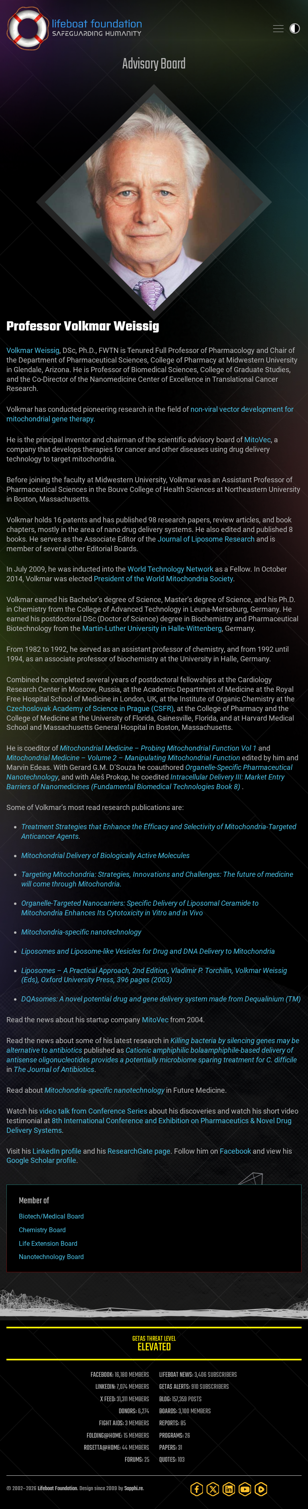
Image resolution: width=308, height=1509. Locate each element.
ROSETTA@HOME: (102, 1448)
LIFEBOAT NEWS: (176, 1375)
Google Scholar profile (41, 1160)
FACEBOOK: (102, 1375)
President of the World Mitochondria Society (163, 578)
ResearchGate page (138, 1151)
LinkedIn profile (56, 1151)
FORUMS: (134, 1460)
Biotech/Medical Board (51, 1216)
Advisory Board (154, 64)
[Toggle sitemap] (278, 28)
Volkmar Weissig (32, 350)
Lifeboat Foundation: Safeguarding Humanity (133, 28)
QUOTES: (167, 1460)
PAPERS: (168, 1448)
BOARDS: (168, 1411)
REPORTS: (169, 1423)
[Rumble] (261, 1489)
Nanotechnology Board (51, 1257)
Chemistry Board (42, 1230)
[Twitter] (213, 1489)
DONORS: (128, 1411)
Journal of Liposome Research (206, 539)
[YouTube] (245, 1489)
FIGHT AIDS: (111, 1423)
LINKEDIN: (105, 1387)
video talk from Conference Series (93, 1111)
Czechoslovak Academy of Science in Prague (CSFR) (90, 708)
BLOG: (165, 1399)
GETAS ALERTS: (174, 1387)
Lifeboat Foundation (57, 1488)
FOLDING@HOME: (104, 1436)
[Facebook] (196, 1489)
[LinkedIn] (229, 1489)
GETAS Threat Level (154, 1345)
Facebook (235, 1151)
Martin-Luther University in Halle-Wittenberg (152, 628)
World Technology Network (170, 569)
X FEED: (108, 1399)
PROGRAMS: (171, 1436)
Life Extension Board (48, 1243)
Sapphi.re (133, 1488)
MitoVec (257, 439)
